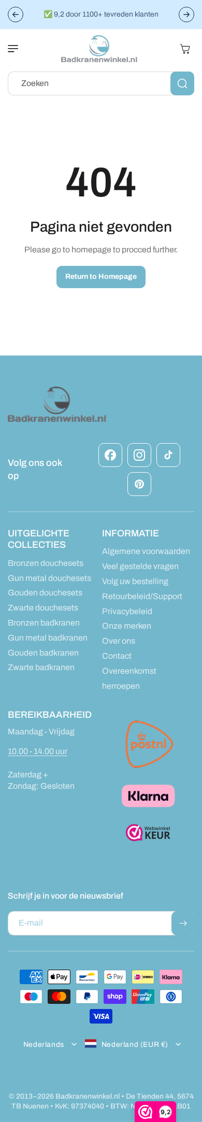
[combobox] (101, 83)
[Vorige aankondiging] (15, 14)
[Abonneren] (182, 923)
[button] (18, 48)
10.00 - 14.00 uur (37, 751)
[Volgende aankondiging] (186, 14)
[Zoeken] (182, 83)
